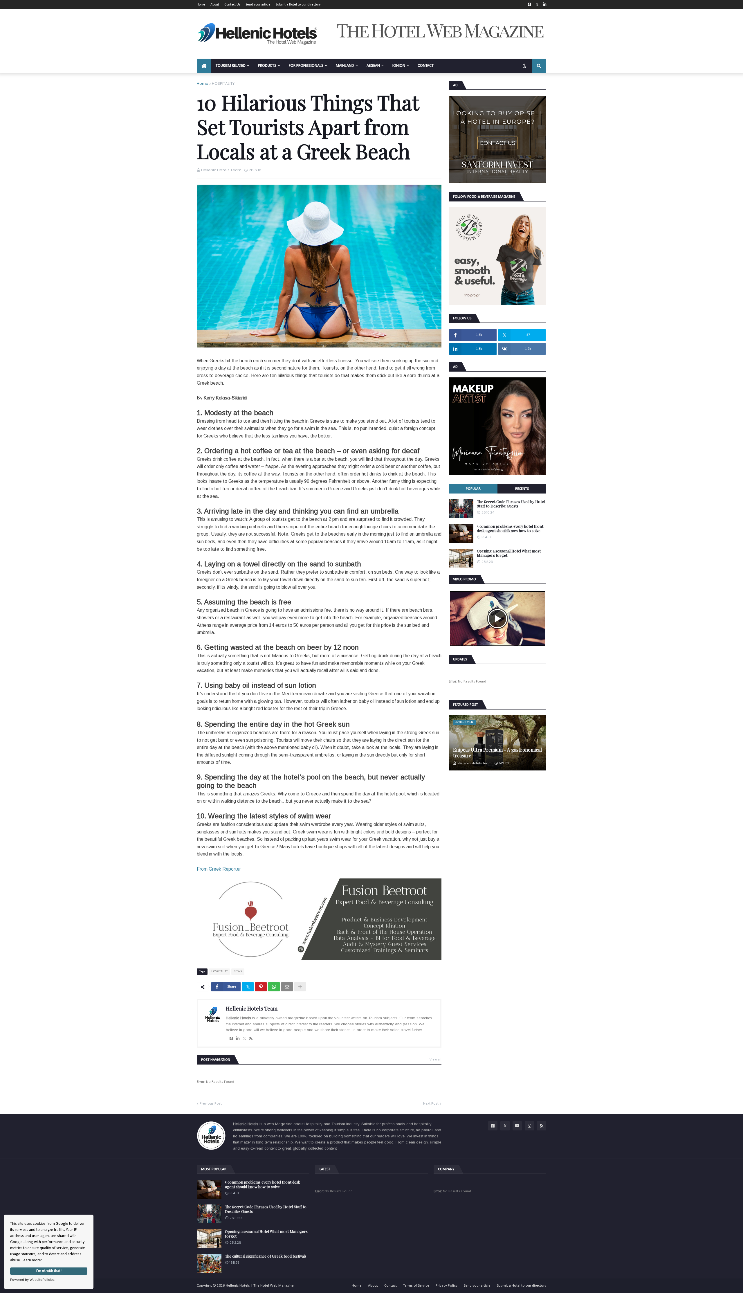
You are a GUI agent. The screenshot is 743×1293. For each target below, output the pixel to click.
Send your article (258, 4)
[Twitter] (248, 986)
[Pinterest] (261, 986)
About (214, 4)
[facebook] (231, 1039)
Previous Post (211, 1103)
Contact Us (232, 4)
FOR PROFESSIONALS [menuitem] (306, 66)
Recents (522, 489)
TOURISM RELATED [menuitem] (231, 66)
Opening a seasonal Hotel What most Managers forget (509, 553)
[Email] (287, 986)
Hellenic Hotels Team (251, 1008)
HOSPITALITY (223, 83)
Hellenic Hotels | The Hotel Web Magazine (260, 1285)
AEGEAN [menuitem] (373, 66)
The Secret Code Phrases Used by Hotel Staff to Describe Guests (511, 503)
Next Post (431, 1103)
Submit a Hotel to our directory (298, 4)
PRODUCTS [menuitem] (267, 66)
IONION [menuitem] (398, 66)
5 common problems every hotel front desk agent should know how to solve (510, 528)
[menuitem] (204, 66)
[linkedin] (237, 1039)
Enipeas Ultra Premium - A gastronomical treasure (497, 752)
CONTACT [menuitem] (426, 66)
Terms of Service (416, 1285)
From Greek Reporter (219, 869)
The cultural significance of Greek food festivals (265, 1256)
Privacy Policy (446, 1285)
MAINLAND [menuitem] (345, 66)
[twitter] (244, 1039)
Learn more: (32, 1260)
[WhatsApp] (274, 986)
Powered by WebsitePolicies (32, 1280)
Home (201, 4)
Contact (390, 1285)
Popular (473, 489)
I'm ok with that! (49, 1271)
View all (435, 1059)
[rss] (251, 1039)
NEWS (238, 971)
